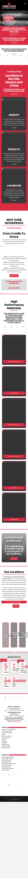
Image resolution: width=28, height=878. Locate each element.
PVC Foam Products (6, 760)
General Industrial (6, 746)
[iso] (14, 785)
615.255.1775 (11, 716)
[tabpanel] (14, 254)
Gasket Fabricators (6, 747)
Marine (3, 734)
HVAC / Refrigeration (7, 731)
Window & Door (5, 744)
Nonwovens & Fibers (6, 765)
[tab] (14, 228)
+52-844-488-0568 (15, 721)
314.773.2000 (11, 710)
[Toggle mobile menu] (25, 3)
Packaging (4, 741)
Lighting (4, 739)
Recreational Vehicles (7, 736)
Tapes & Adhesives (6, 767)
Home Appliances (6, 737)
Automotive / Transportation (8, 729)
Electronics (4, 742)
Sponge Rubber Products (8, 757)
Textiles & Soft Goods (7, 733)
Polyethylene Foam (6, 762)
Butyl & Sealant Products (8, 768)
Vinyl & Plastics (5, 770)
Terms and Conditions (14, 799)
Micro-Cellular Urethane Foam (9, 763)
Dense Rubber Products (7, 758)
